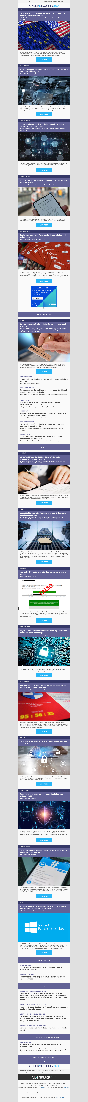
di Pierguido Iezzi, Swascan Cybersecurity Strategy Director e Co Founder (39, 407)
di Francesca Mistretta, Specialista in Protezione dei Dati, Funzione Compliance (41, 441)
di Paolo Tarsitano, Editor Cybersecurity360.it (32, 911)
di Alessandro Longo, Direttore (28, 576)
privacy (42, 1087)
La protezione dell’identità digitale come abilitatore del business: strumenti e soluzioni (42, 425)
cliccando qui (66, 1095)
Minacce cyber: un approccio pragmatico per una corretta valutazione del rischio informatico (43, 414)
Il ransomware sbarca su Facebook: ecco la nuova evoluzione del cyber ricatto (40, 403)
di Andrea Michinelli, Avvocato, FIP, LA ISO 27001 (33, 239)
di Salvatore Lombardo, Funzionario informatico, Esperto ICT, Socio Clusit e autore (42, 635)
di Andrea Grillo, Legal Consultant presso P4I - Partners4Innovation (37, 185)
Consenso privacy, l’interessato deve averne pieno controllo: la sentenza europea (40, 458)
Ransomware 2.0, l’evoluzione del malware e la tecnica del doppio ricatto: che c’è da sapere (43, 686)
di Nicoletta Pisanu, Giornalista (28, 798)
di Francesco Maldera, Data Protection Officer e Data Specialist (36, 417)
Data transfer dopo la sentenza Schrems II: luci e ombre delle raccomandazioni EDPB (42, 14)
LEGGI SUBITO (44, 59)
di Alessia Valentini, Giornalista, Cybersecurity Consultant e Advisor (38, 689)
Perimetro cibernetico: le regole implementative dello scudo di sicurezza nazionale (42, 125)
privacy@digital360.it (61, 1097)
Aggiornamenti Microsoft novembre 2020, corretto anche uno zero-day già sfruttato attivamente (43, 907)
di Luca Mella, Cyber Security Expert (29, 74)
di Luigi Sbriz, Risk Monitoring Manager (30, 383)
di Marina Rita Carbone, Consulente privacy (31, 744)
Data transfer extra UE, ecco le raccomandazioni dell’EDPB (43, 741)
